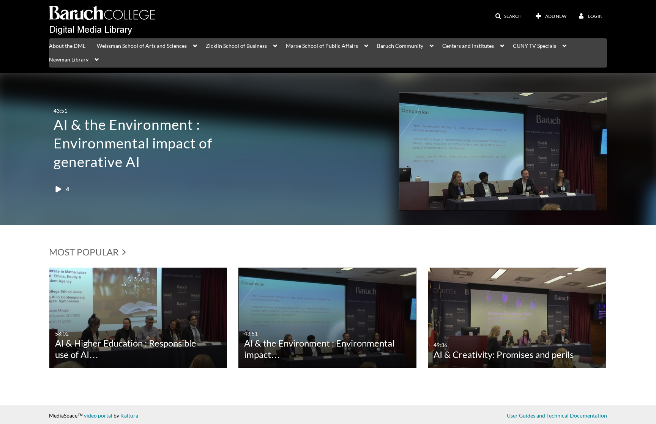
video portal (98, 415)
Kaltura (129, 415)
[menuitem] (73, 45)
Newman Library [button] (68, 59)
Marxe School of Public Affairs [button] (322, 46)
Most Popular (84, 251)
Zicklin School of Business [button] (236, 46)
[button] (508, 16)
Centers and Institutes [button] (468, 46)
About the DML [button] (67, 46)
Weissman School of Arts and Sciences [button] (142, 46)
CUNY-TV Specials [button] (534, 46)
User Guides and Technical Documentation (557, 415)
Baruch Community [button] (400, 46)
